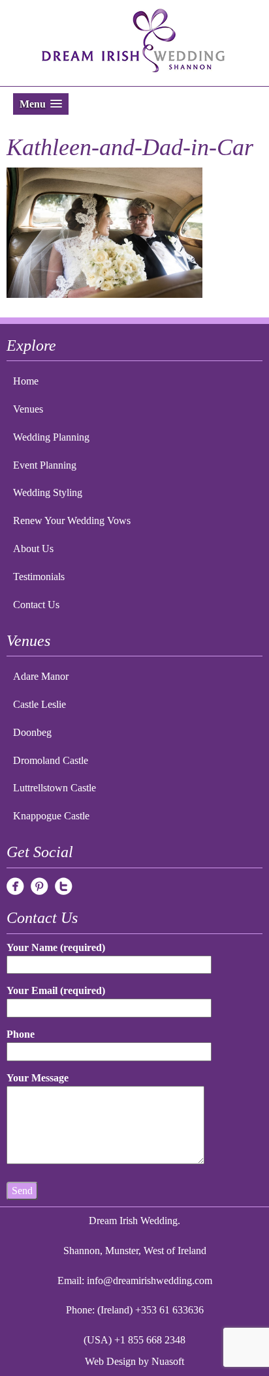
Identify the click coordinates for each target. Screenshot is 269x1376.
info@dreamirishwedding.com (149, 1280)
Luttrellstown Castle (54, 787)
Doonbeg (32, 732)
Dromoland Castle (50, 760)
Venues (28, 409)
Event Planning (44, 465)
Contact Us (36, 604)
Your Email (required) (56, 990)
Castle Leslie (39, 704)
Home (26, 381)
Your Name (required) (56, 947)
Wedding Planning (51, 437)
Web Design (110, 1361)
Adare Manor (41, 676)
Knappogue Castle (51, 815)
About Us (33, 548)
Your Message (38, 1077)
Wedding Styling (47, 492)
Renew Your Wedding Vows (72, 520)
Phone (21, 1034)
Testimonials (39, 576)
